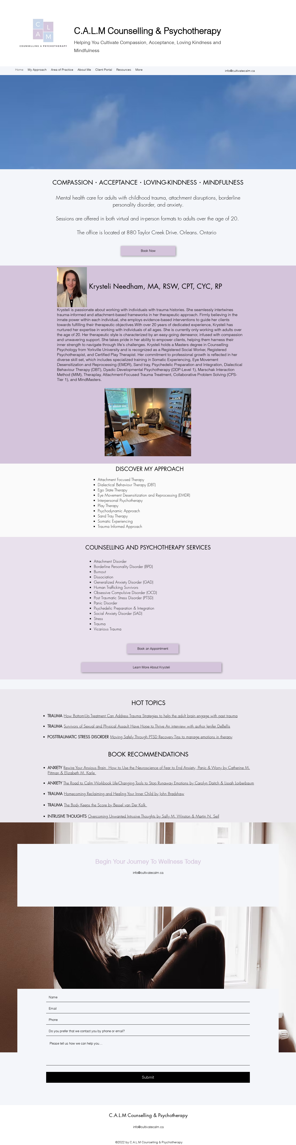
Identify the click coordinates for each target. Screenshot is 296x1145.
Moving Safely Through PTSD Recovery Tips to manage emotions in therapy (171, 736)
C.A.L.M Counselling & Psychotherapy (147, 30)
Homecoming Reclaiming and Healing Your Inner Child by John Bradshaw (124, 793)
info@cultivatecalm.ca (240, 71)
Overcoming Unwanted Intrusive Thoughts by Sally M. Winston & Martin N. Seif (153, 816)
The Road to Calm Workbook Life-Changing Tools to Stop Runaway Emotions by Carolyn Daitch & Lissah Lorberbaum (158, 783)
